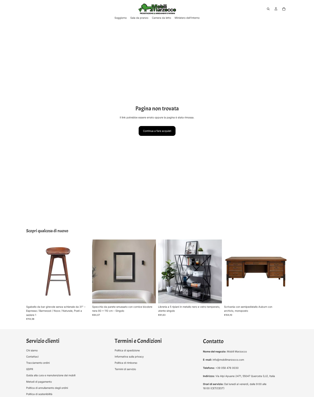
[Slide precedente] (31, 272)
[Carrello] (284, 9)
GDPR (29, 368)
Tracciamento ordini (38, 362)
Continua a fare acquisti (157, 130)
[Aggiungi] (150, 297)
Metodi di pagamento (39, 381)
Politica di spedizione (127, 350)
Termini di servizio (125, 368)
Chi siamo (32, 350)
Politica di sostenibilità (39, 394)
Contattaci (32, 356)
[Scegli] (84, 297)
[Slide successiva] (84, 272)
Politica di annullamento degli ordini (47, 387)
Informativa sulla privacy (129, 356)
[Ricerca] (268, 9)
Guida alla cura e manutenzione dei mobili (50, 375)
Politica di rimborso (126, 362)
